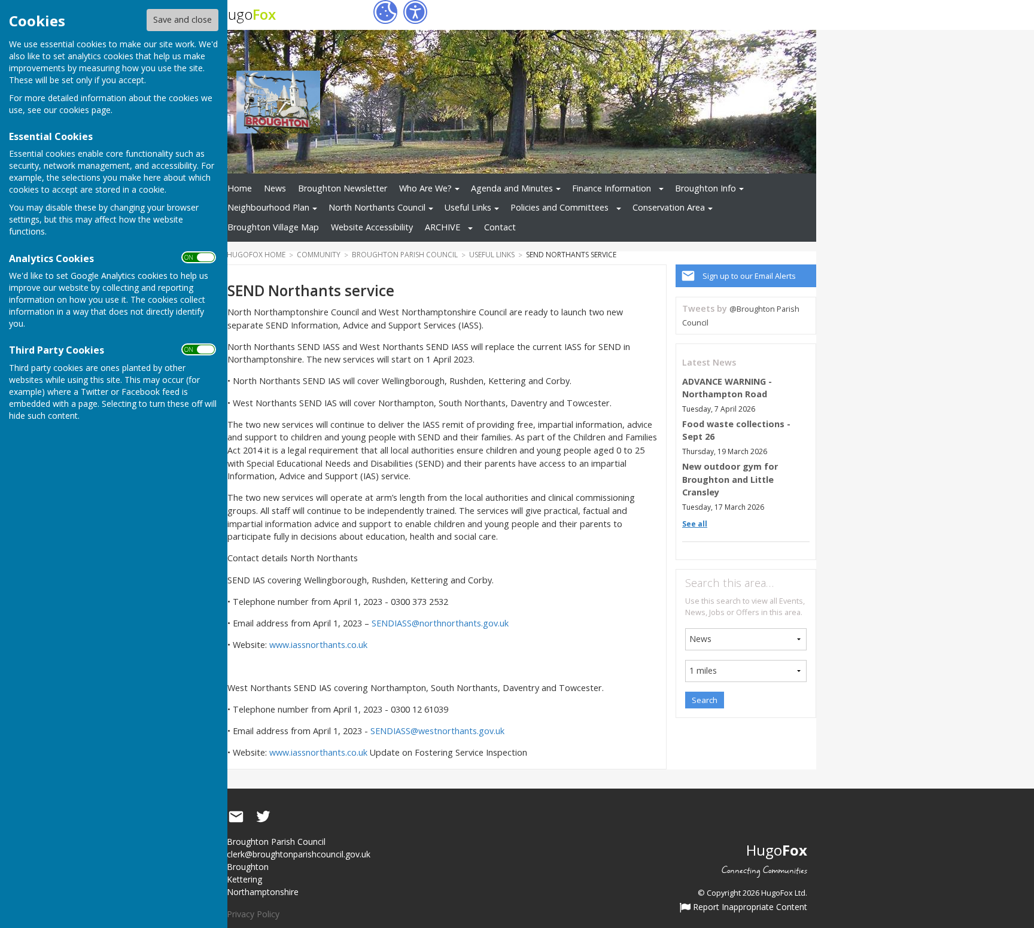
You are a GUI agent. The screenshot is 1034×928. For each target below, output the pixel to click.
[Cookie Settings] (385, 12)
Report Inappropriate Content (749, 907)
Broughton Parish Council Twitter (263, 817)
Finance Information (611, 188)
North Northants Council (377, 207)
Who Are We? (425, 188)
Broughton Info (705, 188)
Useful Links (468, 207)
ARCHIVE (442, 227)
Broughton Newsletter (342, 188)
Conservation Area (668, 207)
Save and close (182, 19)
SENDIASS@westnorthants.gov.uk (437, 731)
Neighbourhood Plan (268, 207)
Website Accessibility (372, 227)
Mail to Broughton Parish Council (236, 817)
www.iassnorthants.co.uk (318, 644)
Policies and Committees (559, 207)
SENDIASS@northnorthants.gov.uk (440, 623)
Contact (500, 227)
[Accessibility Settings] (415, 12)
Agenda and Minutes (512, 188)
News (275, 188)
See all (694, 524)
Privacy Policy (253, 914)
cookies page (85, 109)
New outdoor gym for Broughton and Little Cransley (730, 479)
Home (239, 188)
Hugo (247, 14)
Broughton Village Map (273, 227)
